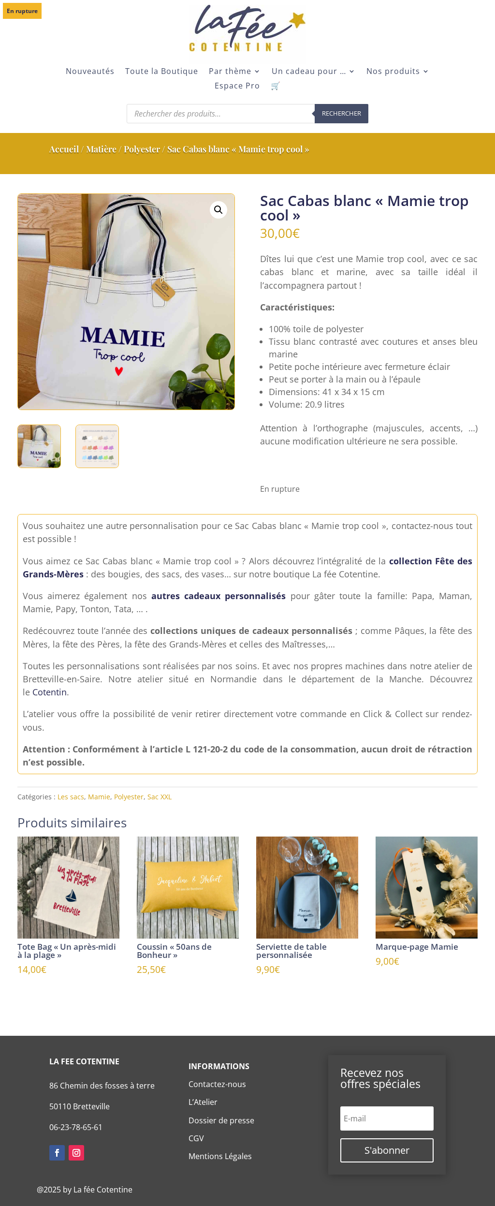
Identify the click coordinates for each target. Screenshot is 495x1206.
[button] (218, 210)
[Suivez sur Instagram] (76, 1153)
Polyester (142, 149)
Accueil (64, 149)
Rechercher (341, 113)
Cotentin (49, 692)
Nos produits (393, 72)
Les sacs (71, 796)
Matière (101, 149)
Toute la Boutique (161, 72)
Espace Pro (237, 86)
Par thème (230, 72)
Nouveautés (90, 72)
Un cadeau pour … (309, 72)
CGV (196, 1138)
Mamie (99, 796)
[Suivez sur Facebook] (57, 1153)
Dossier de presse (221, 1120)
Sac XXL (159, 796)
